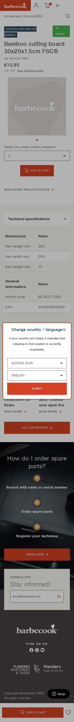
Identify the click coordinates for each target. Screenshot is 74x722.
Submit (37, 388)
